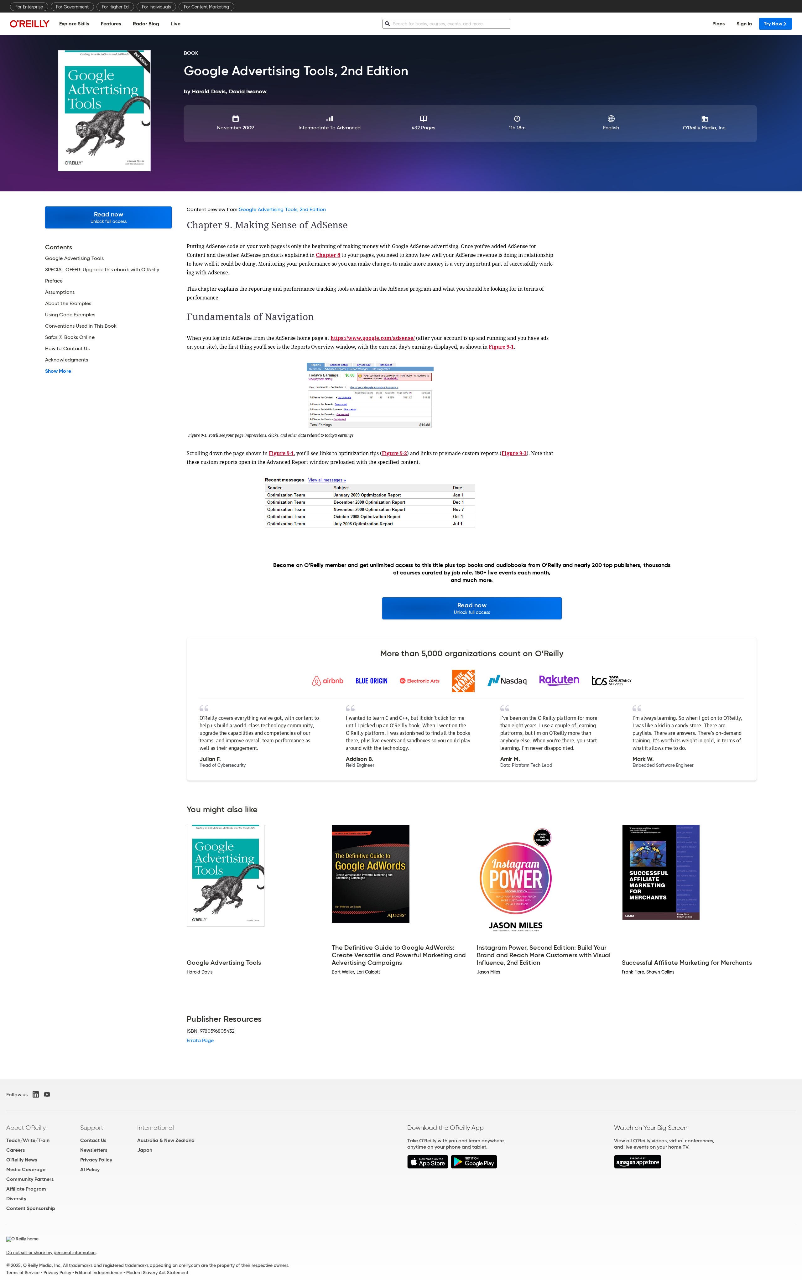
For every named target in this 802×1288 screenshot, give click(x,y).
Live (175, 23)
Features (111, 23)
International (155, 1127)
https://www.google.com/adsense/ (373, 338)
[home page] (29, 24)
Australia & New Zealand (166, 1140)
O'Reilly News (21, 1159)
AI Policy (90, 1169)
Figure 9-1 (501, 346)
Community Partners (30, 1179)
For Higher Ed (115, 7)
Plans (718, 23)
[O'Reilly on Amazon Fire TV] (637, 1167)
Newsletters (93, 1150)
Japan (144, 1150)
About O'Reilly (26, 1127)
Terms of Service (22, 1272)
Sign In (744, 23)
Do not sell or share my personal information (51, 1252)
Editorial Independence (98, 1272)
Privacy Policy (96, 1159)
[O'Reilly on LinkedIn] (36, 1094)
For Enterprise (29, 7)
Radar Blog (146, 23)
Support (91, 1127)
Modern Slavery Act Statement (157, 1272)
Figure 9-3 (514, 453)
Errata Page (200, 1040)
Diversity (16, 1198)
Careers (15, 1150)
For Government (72, 7)
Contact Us (93, 1140)
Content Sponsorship (30, 1208)
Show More (58, 371)
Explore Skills (74, 23)
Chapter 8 (328, 255)
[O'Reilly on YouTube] (47, 1094)
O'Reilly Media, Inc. (705, 128)
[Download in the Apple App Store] (427, 1167)
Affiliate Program (26, 1189)
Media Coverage (25, 1169)
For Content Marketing (206, 7)
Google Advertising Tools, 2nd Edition (282, 209)
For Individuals (156, 7)
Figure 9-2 (394, 453)
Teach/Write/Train (27, 1140)
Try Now (773, 23)
